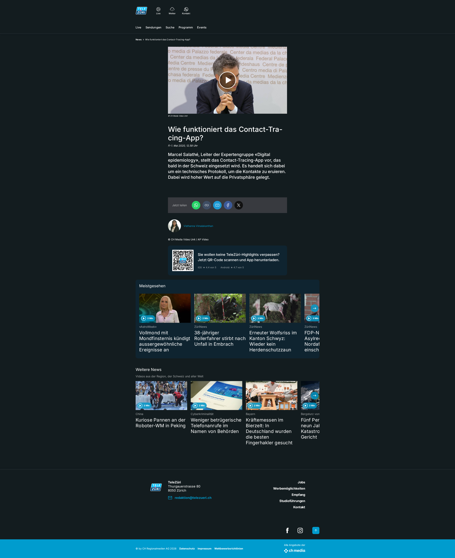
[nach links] (140, 308)
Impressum (205, 548)
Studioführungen (292, 501)
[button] (206, 205)
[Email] (217, 205)
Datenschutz (187, 548)
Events (202, 27)
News (139, 39)
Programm (186, 27)
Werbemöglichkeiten (289, 488)
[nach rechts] (314, 308)
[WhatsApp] (196, 205)
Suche (170, 27)
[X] (238, 205)
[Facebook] (228, 205)
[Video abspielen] (227, 80)
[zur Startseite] (141, 10)
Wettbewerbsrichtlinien (228, 548)
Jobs (301, 482)
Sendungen (153, 27)
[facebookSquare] (287, 530)
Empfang (298, 495)
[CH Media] (294, 550)
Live (138, 27)
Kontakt (299, 507)
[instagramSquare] (300, 530)
